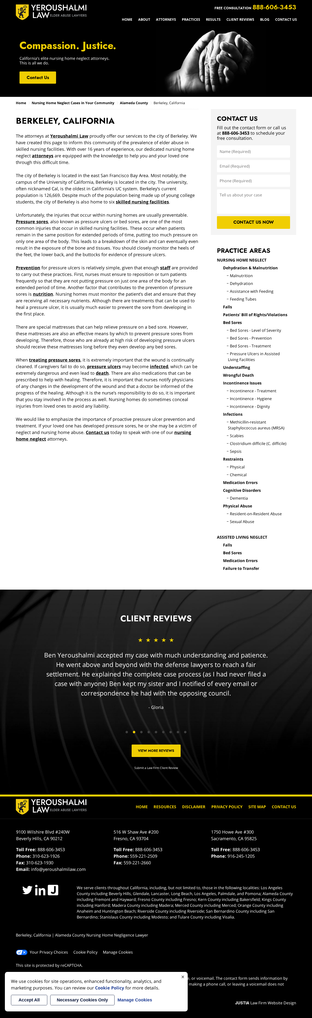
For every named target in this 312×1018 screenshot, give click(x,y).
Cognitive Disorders (242, 490)
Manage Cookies (118, 952)
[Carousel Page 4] (148, 732)
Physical (237, 467)
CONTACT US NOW (253, 222)
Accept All (29, 1000)
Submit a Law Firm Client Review (156, 768)
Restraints (233, 459)
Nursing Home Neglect (241, 260)
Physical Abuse (237, 506)
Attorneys (166, 19)
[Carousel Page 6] (163, 732)
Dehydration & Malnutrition (250, 268)
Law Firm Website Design (265, 1003)
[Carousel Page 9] (185, 732)
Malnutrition (241, 275)
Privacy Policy (227, 806)
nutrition (43, 294)
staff (165, 268)
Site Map (257, 806)
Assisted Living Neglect (242, 537)
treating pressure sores (54, 360)
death (102, 373)
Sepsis (236, 451)
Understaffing (236, 367)
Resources (165, 806)
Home (127, 19)
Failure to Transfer (241, 568)
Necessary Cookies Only (82, 1000)
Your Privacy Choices (49, 952)
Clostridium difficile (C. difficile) (258, 443)
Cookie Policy (85, 952)
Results (213, 19)
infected (159, 366)
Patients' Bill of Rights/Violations (255, 314)
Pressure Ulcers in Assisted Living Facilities (254, 356)
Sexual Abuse (242, 521)
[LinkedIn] (40, 890)
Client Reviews (240, 19)
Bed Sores (232, 322)
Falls (227, 307)
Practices (191, 19)
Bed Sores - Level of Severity (255, 330)
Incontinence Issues (242, 383)
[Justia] (53, 890)
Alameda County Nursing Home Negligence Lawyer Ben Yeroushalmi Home (51, 12)
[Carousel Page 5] (156, 732)
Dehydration (241, 283)
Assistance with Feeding (251, 291)
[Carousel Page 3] (141, 732)
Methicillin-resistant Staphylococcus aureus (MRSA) (256, 425)
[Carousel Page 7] (170, 732)
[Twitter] (27, 890)
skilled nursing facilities (142, 202)
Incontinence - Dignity (250, 406)
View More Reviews (156, 750)
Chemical (238, 474)
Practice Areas (243, 250)
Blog (264, 19)
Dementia (239, 498)
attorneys (42, 156)
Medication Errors (240, 482)
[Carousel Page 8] (178, 732)
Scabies (237, 435)
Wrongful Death (238, 375)
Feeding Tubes (243, 299)
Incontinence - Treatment (253, 390)
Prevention (28, 268)
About (144, 19)
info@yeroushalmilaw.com (58, 869)
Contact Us (286, 19)
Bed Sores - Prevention (251, 338)
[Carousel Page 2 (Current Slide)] (134, 732)
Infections (233, 414)
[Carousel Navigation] (156, 731)
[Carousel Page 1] (126, 732)
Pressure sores (32, 221)
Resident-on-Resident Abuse (256, 513)
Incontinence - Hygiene (251, 398)
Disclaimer (193, 806)
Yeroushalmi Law (69, 136)
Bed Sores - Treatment (250, 346)
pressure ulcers (104, 366)
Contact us (97, 432)
